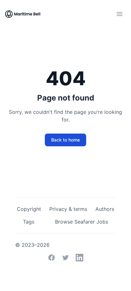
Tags (28, 221)
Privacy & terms (68, 209)
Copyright (29, 209)
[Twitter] (65, 257)
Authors (104, 209)
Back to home (65, 139)
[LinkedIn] (79, 257)
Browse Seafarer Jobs (81, 221)
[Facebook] (51, 257)
